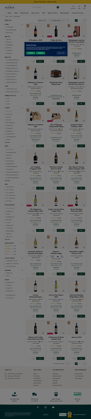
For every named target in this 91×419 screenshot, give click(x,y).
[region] (46, 49)
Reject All (41, 52)
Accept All (31, 52)
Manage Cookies (61, 52)
